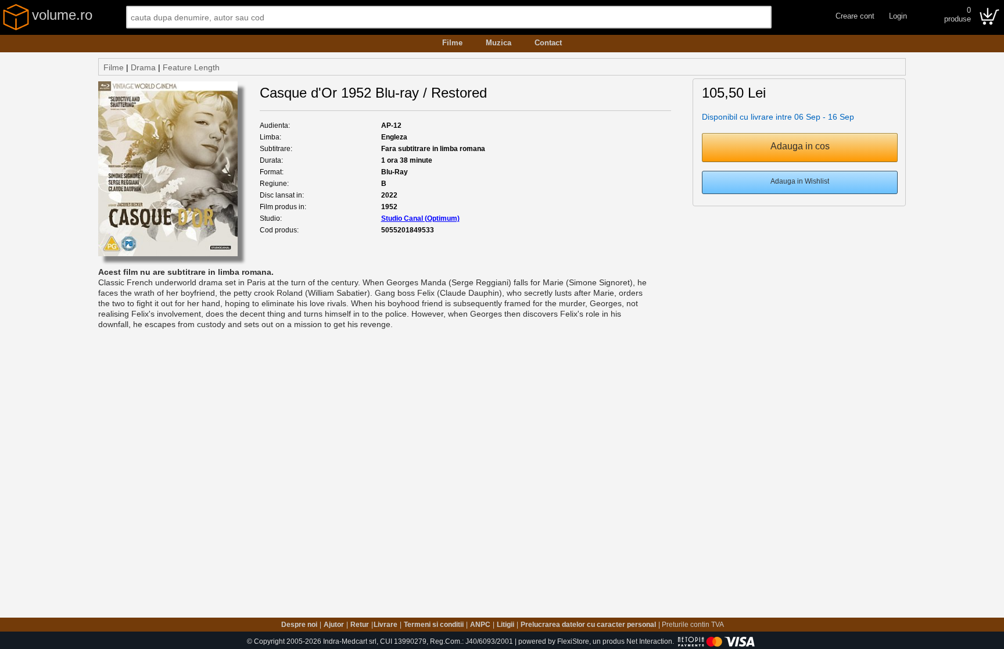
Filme (452, 42)
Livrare (385, 625)
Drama (143, 67)
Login (898, 16)
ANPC (480, 625)
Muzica (498, 42)
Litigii (505, 625)
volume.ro (62, 15)
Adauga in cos (800, 146)
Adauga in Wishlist (799, 181)
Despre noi (299, 625)
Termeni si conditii (434, 625)
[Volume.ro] (16, 28)
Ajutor (334, 625)
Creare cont (855, 16)
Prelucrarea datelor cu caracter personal (588, 625)
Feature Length (191, 67)
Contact (548, 42)
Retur (359, 625)
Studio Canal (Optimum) (420, 218)
